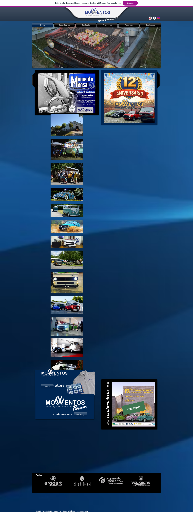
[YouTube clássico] (150, 18)
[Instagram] (158, 18)
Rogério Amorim (82, 511)
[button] (96, 46)
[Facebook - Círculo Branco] (154, 18)
